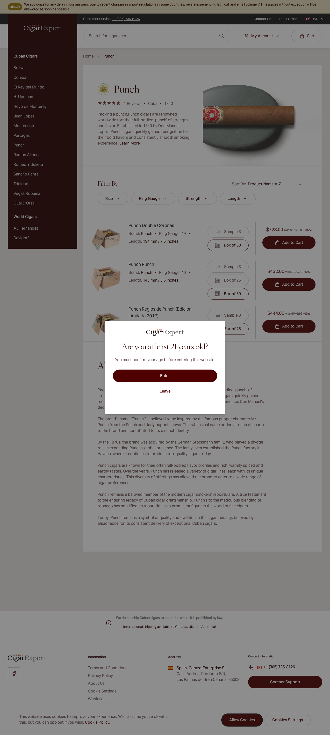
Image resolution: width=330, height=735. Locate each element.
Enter (165, 375)
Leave (165, 391)
